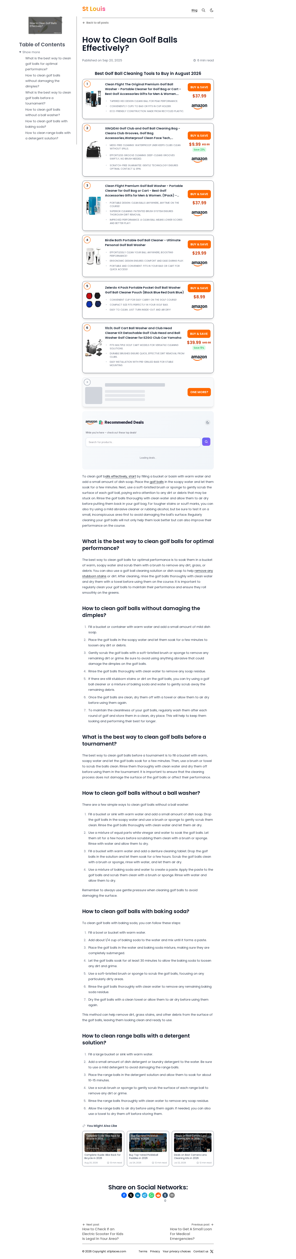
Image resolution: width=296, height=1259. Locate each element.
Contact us (200, 1251)
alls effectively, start (120, 476)
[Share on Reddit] (158, 1195)
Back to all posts (97, 23)
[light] (212, 10)
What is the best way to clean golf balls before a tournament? (48, 98)
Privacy (155, 1251)
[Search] (203, 10)
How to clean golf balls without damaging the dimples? (42, 80)
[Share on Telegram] (144, 1195)
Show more (31, 52)
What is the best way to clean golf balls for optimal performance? (48, 63)
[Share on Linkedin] (137, 1195)
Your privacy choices (177, 1251)
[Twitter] (212, 1251)
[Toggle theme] (207, 422)
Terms (143, 1251)
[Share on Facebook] (124, 1195)
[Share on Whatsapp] (151, 1195)
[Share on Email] (172, 1195)
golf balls (157, 482)
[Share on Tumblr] (165, 1195)
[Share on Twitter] (131, 1195)
